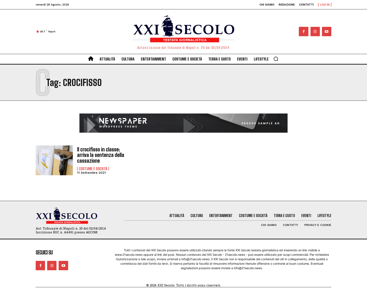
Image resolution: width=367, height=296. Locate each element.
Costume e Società (93, 169)
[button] (276, 59)
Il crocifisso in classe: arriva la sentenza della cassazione (100, 155)
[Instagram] (315, 31)
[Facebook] (303, 31)
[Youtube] (326, 31)
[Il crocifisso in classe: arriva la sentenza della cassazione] (54, 160)
